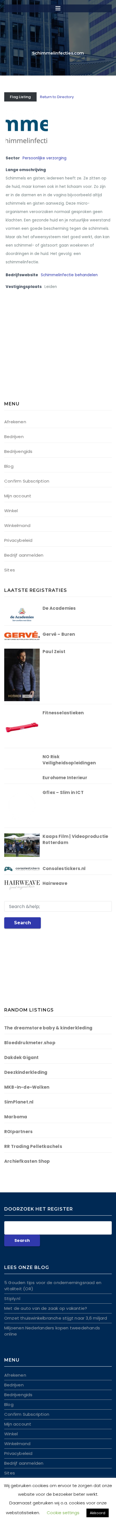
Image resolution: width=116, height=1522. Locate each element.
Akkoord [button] (97, 1513)
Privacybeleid (18, 540)
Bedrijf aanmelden (23, 555)
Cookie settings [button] (63, 1513)
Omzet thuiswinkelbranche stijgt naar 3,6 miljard (55, 1318)
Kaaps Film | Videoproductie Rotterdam (75, 839)
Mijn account (17, 496)
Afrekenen (15, 422)
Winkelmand (17, 525)
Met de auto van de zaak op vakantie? (45, 1308)
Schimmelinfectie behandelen (69, 275)
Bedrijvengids (18, 451)
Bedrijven (14, 436)
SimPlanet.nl (19, 1102)
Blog (9, 466)
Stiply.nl (12, 1298)
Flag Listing (20, 97)
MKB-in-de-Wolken (26, 1087)
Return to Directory (57, 97)
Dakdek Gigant (21, 1057)
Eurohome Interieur (65, 778)
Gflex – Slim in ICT (63, 792)
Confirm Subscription (26, 481)
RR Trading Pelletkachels (33, 1146)
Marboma (15, 1117)
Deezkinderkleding (25, 1072)
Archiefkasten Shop (27, 1161)
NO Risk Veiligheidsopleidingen (69, 760)
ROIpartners (18, 1132)
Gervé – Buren (59, 634)
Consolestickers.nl (64, 868)
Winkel (11, 511)
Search (22, 922)
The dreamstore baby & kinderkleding (48, 1028)
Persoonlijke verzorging (44, 158)
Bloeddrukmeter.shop (29, 1043)
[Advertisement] (39, 352)
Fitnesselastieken (63, 713)
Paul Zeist (54, 651)
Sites (9, 570)
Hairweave (55, 883)
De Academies (59, 608)
